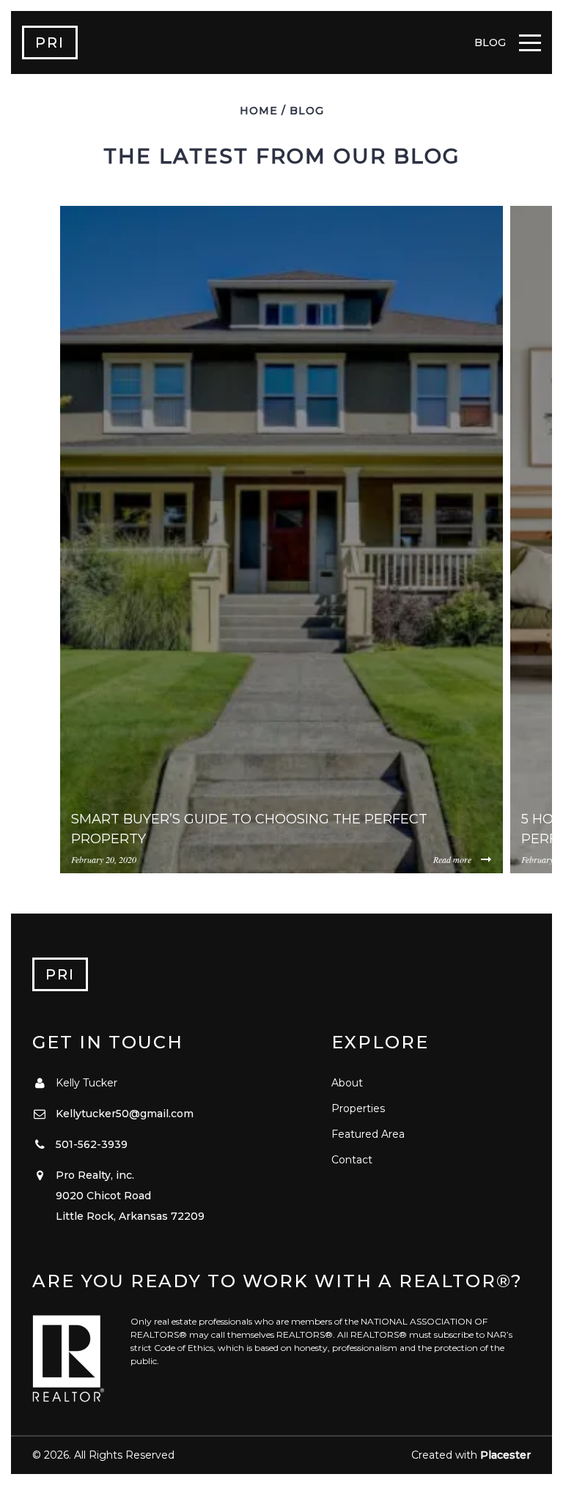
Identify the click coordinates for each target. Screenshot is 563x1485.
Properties (358, 1108)
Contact (351, 1159)
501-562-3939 (92, 1144)
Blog (307, 110)
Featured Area (368, 1134)
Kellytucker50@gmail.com (125, 1113)
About (347, 1082)
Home (259, 110)
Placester (505, 1455)
